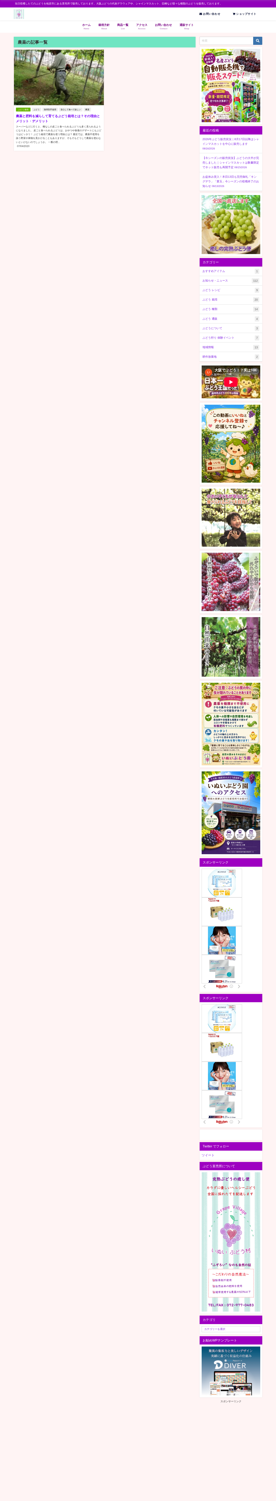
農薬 (87, 109)
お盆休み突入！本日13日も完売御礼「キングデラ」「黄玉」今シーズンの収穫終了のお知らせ (230, 181)
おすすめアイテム (230, 271)
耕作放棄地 (230, 356)
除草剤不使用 (50, 109)
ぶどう (37, 109)
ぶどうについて (230, 328)
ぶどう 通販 (230, 318)
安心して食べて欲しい (71, 109)
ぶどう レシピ (230, 290)
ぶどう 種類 (230, 309)
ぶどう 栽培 (23, 109)
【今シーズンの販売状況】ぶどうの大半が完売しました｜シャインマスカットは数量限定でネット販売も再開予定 (230, 163)
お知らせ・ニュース (230, 280)
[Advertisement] (234, 1431)
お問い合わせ (211, 14)
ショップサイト (245, 14)
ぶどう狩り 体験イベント (230, 337)
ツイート (208, 1155)
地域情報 (230, 347)
